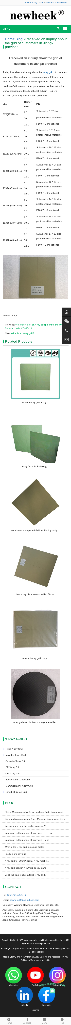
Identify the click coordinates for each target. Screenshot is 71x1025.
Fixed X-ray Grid (14, 749)
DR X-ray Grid (12, 767)
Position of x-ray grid (15, 854)
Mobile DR (8, 957)
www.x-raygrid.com (33, 940)
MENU (6, 28)
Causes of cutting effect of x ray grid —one (27, 840)
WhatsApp (13, 985)
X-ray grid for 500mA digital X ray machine (27, 861)
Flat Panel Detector (35, 952)
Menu (44, 1023)
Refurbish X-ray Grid (16, 792)
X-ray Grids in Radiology (34, 466)
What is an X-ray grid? (22, 333)
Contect (27, 1023)
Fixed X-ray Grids (34, 2)
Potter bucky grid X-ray (34, 402)
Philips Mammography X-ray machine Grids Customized (34, 812)
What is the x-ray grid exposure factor (24, 847)
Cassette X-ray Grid (15, 761)
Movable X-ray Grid (15, 755)
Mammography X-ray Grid (19, 785)
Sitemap (35, 1010)
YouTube (36, 985)
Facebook (46, 1005)
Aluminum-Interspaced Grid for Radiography (34, 530)
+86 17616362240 (16, 895)
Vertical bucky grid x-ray (34, 658)
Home (9, 39)
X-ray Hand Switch (32, 948)
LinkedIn (24, 1005)
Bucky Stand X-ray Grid (17, 779)
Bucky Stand (47, 948)
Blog (19, 39)
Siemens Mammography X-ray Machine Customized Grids (35, 819)
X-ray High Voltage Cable (12, 948)
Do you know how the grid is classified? (25, 826)
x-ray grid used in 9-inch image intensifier (34, 722)
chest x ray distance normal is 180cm (34, 594)
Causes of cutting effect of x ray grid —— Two (29, 833)
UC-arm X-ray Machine (23, 957)
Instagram (57, 985)
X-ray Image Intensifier (40, 960)
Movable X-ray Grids (56, 2)
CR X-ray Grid (12, 773)
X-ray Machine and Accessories (48, 957)
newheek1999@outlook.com (24, 900)
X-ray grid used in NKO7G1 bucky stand (25, 867)
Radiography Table (61, 948)
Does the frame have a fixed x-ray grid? (25, 874)
